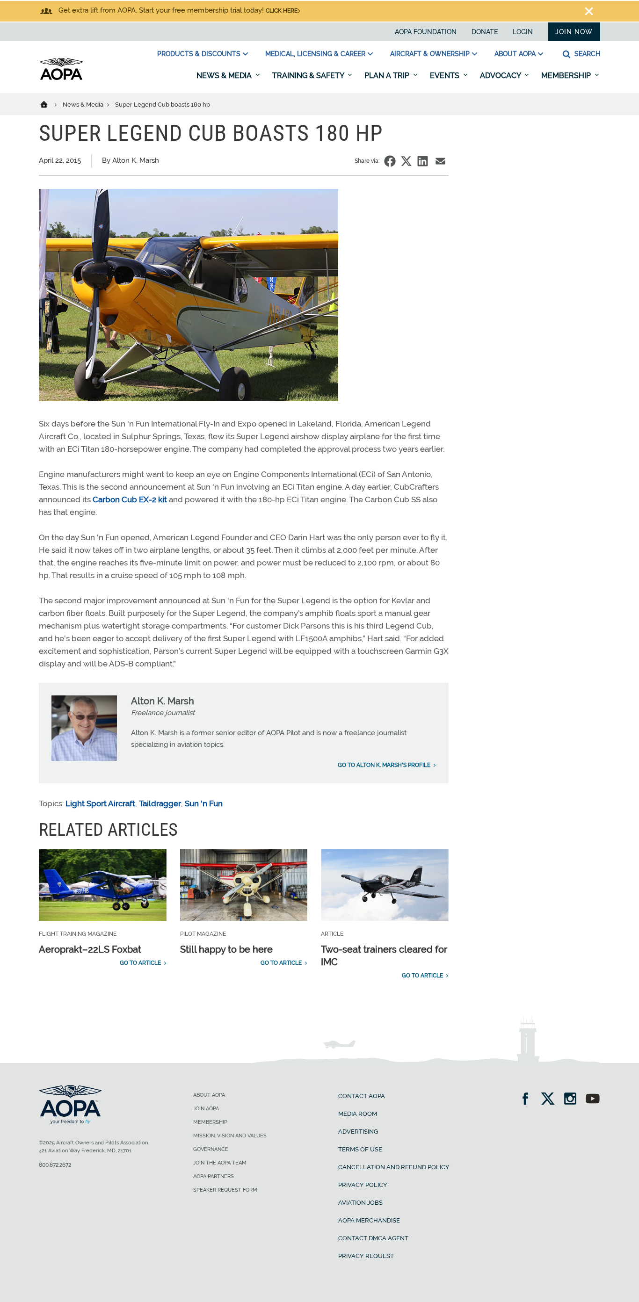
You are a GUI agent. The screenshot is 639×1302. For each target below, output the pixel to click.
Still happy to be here (226, 949)
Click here (282, 10)
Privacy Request (366, 1255)
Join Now (574, 32)
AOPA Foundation (426, 32)
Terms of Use (360, 1149)
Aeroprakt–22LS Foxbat (90, 949)
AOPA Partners (213, 1176)
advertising (358, 1131)
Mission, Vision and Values (230, 1136)
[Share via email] (440, 161)
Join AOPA (206, 1109)
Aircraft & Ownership (430, 54)
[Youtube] (592, 1099)
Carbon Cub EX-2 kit (130, 499)
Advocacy (501, 75)
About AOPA (515, 54)
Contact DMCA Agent (373, 1238)
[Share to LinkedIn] (422, 161)
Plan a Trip (387, 75)
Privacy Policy (362, 1184)
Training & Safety (309, 75)
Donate (485, 32)
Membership (567, 75)
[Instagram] (573, 1099)
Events (445, 75)
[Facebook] (528, 1099)
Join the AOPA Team (220, 1163)
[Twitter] (550, 1099)
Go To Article (140, 963)
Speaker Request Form (225, 1190)
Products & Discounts (198, 54)
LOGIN (523, 32)
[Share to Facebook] (390, 161)
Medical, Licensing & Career (315, 54)
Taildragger (160, 803)
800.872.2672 (55, 1165)
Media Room (357, 1113)
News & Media (225, 75)
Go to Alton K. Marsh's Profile (384, 765)
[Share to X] (406, 161)
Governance (210, 1149)
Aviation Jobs (360, 1202)
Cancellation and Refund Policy (394, 1167)
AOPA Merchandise (369, 1220)
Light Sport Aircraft (100, 803)
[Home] (50, 103)
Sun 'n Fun (204, 803)
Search (586, 54)
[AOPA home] (61, 78)
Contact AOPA (361, 1095)
